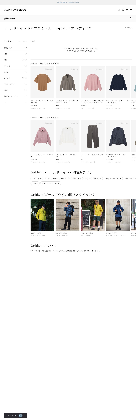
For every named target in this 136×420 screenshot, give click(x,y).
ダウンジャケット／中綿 (56, 178)
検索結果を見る (15, 415)
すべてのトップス (38, 178)
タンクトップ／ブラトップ (50, 183)
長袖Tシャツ (130, 178)
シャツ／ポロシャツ (74, 178)
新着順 (127, 27)
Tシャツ (35, 183)
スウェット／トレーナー (93, 178)
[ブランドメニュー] (131, 18)
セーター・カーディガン (113, 178)
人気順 (118, 35)
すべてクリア (22, 41)
